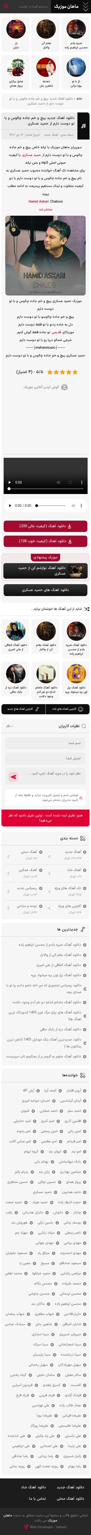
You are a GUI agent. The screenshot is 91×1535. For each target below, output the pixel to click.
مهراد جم (21, 1232)
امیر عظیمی (49, 1141)
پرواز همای (73, 1182)
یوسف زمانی (72, 1222)
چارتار (77, 1212)
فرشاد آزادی (73, 1395)
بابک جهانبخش (70, 1161)
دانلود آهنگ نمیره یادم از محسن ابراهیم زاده (50, 944)
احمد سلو (74, 1111)
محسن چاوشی (39, 1293)
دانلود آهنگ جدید (70, 1487)
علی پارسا (74, 1446)
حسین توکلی (47, 1182)
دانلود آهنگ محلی (70, 1499)
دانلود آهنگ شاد (33, 1487)
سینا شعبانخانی (69, 1344)
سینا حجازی (40, 1334)
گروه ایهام (31, 1151)
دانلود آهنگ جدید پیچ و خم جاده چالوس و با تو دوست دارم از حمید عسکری (39, 120)
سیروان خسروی (70, 1334)
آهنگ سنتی (29, 852)
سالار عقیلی (73, 1375)
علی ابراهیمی (21, 1446)
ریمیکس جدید (27, 888)
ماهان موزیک (66, 6)
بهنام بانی (41, 1161)
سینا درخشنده (71, 1354)
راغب (9, 1212)
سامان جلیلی (46, 1375)
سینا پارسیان (42, 1354)
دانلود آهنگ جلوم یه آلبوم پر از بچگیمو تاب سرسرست (43, 1056)
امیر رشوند (23, 1131)
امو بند (76, 1151)
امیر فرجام (74, 1141)
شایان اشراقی (71, 1324)
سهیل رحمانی (38, 1364)
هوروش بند (19, 1222)
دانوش (58, 1212)
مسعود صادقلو (70, 1263)
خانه (79, 98)
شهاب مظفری (44, 1314)
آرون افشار (73, 1090)
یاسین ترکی (45, 1222)
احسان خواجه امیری (36, 1100)
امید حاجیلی (22, 1121)
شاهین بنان (43, 1324)
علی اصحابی (49, 1446)
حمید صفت (14, 1202)
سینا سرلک (40, 1344)
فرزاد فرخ (22, 1395)
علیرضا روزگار (39, 1425)
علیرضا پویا (44, 1415)
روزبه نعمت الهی (46, 1466)
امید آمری (47, 1121)
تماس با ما (37, 1499)
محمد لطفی (13, 1273)
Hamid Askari (39, 201)
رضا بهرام (74, 1466)
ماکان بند (38, 1303)
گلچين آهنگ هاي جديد (20, 709)
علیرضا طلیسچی (69, 1425)
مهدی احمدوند (70, 1253)
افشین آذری (73, 1121)
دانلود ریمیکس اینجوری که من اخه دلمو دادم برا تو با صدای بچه (44, 989)
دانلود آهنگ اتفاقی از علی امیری (58, 965)
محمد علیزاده (71, 1283)
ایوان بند (55, 1151)
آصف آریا (50, 1090)
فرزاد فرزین (47, 1395)
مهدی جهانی (45, 1243)
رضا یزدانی (45, 1456)
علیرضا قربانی (71, 1415)
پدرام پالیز (21, 1171)
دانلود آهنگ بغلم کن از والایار (60, 955)
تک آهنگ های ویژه (67, 888)
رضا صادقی (20, 1456)
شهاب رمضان (15, 1314)
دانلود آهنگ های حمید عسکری (45, 590)
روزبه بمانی (17, 1466)
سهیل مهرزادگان (69, 1364)
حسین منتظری (17, 1182)
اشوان (25, 1111)
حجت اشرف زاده (69, 1202)
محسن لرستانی (70, 1293)
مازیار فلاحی (72, 1314)
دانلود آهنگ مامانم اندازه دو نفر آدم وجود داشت (46, 1002)
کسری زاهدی (51, 1385)
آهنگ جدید (51, 135)
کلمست (76, 1385)
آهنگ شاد (74, 870)
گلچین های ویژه (69, 906)
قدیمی (56, 332)
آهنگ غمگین (28, 870)
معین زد (25, 1263)
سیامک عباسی (15, 1324)
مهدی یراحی (72, 1243)
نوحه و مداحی (27, 906)
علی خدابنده (16, 1436)
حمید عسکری (31, 155)
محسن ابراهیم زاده (68, 1303)
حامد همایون (71, 1192)
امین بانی (74, 1131)
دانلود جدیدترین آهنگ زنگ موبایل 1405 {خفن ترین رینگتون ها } (44, 1043)
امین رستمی (49, 1131)
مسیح (45, 1263)
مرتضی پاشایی (70, 1273)
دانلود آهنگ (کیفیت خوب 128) (42, 541)
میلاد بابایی (46, 1232)
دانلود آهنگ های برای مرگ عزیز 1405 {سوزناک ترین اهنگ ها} (44, 1016)
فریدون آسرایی (22, 1385)
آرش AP (28, 1090)
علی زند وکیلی (45, 1436)
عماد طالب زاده (70, 1405)
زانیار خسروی (72, 1456)
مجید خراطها (41, 1273)
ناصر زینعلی (73, 1232)
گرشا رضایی (18, 1375)
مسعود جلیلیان (16, 1253)
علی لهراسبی (40, 1405)
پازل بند (44, 1171)
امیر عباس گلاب (20, 1141)
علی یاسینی (73, 1436)
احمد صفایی (49, 1111)
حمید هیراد (40, 1202)
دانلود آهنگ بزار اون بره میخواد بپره (56, 975)
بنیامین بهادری (70, 1171)
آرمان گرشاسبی (70, 1100)
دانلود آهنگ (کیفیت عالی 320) (42, 526)
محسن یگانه (43, 1283)
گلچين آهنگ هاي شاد (64, 709)
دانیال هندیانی (33, 1212)
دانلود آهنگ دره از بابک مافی (60, 1029)
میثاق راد (43, 1253)
